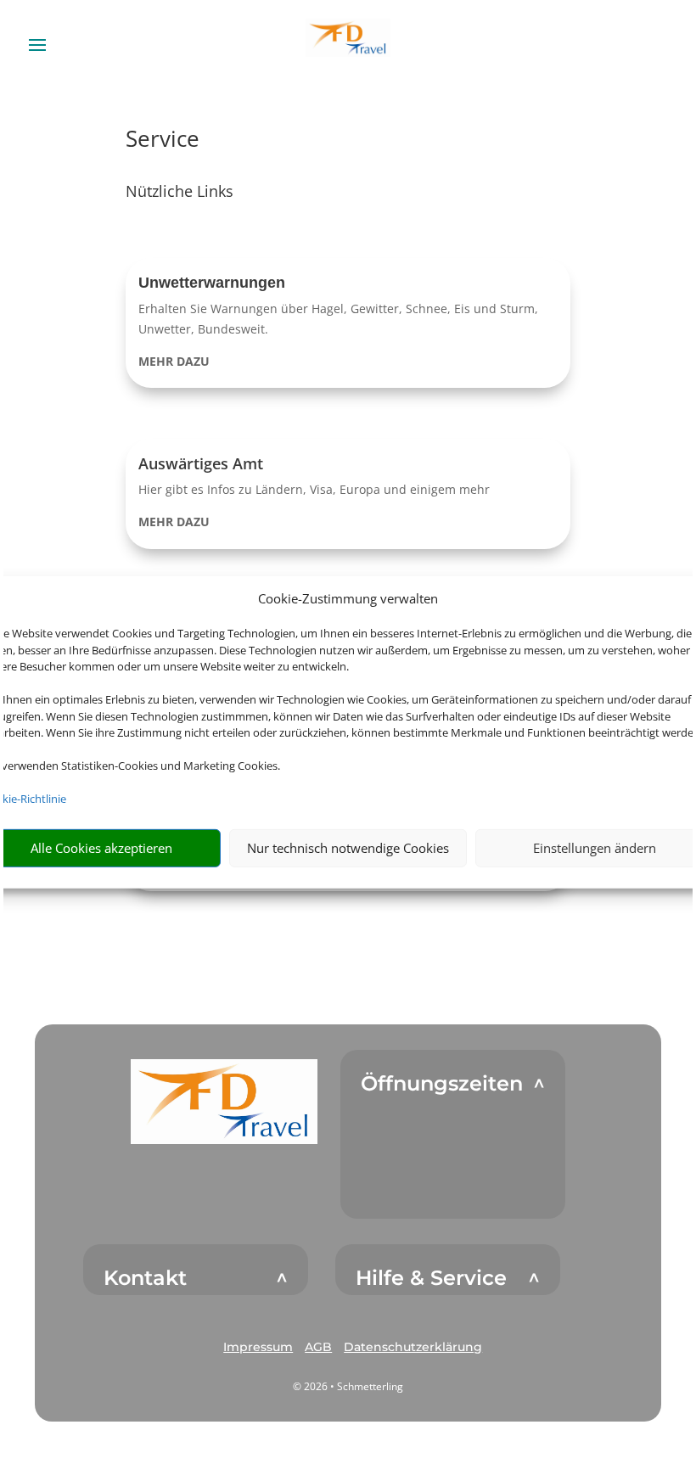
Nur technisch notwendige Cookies (348, 847)
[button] (348, 323)
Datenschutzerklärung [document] (413, 1347)
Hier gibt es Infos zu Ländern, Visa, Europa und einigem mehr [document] (314, 489)
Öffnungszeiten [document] (442, 1084)
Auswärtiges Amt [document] (200, 463)
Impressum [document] (258, 1347)
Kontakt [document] (145, 1278)
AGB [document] (318, 1347)
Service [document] (162, 140)
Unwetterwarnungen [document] (211, 282)
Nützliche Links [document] (179, 192)
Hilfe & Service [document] (431, 1278)
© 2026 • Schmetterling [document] (348, 1386)
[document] (348, 361)
